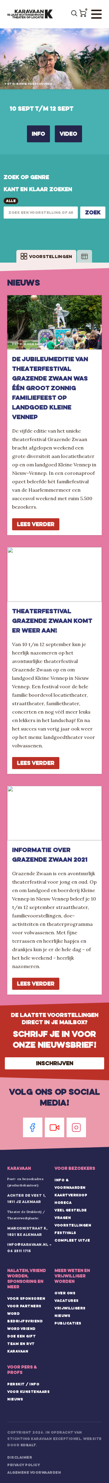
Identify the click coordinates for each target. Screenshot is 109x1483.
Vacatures (66, 1300)
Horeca (62, 1203)
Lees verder (35, 524)
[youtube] (54, 1127)
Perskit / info (23, 1384)
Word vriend (21, 1329)
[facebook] (33, 1127)
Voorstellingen (72, 1225)
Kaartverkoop (70, 1195)
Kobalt (28, 1445)
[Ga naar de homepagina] (30, 14)
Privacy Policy (23, 1465)
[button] (82, 13)
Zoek (93, 212)
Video (68, 133)
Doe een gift (21, 1336)
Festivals (65, 1233)
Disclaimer (19, 1457)
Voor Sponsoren (26, 1298)
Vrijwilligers (70, 1308)
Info (38, 133)
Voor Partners (24, 1306)
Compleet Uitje (72, 1240)
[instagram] (76, 1127)
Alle (11, 201)
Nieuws (62, 1316)
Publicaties (67, 1323)
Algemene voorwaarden (34, 1472)
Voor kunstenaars (28, 1392)
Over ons (64, 1293)
